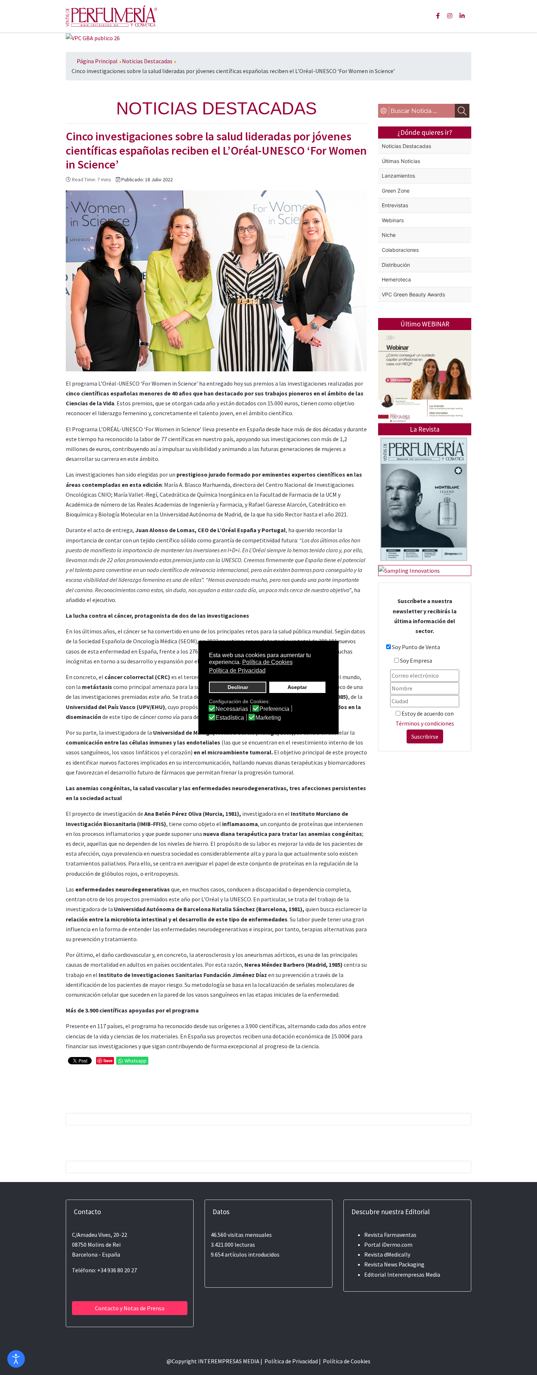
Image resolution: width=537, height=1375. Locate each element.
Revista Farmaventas (390, 1234)
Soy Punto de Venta (416, 647)
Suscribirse (424, 736)
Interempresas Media (413, 1274)
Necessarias (232, 709)
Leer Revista (424, 528)
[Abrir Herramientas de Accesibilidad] (16, 1359)
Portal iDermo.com (388, 1244)
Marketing (268, 718)
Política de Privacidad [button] (237, 670)
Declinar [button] (238, 687)
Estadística (230, 718)
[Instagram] (449, 15)
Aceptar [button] (297, 687)
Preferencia (274, 709)
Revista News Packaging (394, 1264)
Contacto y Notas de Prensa (129, 1308)
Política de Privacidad (291, 1361)
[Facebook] (438, 15)
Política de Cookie (345, 1361)
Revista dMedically (387, 1254)
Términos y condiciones (425, 723)
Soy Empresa (416, 660)
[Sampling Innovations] (409, 570)
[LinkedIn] (462, 15)
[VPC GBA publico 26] (93, 37)
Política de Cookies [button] (267, 662)
